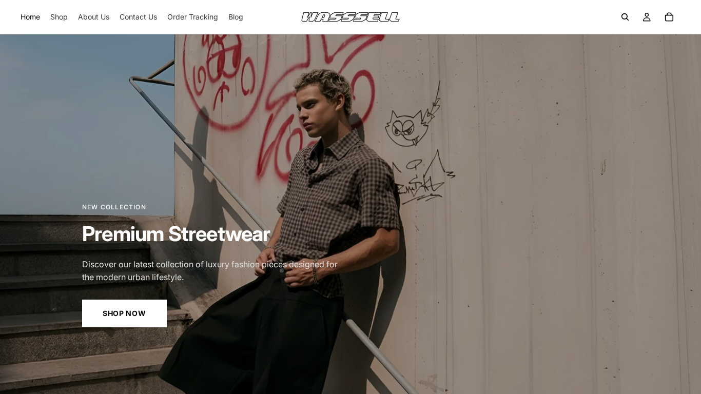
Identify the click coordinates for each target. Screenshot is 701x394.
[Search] (625, 17)
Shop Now (124, 313)
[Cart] (669, 17)
